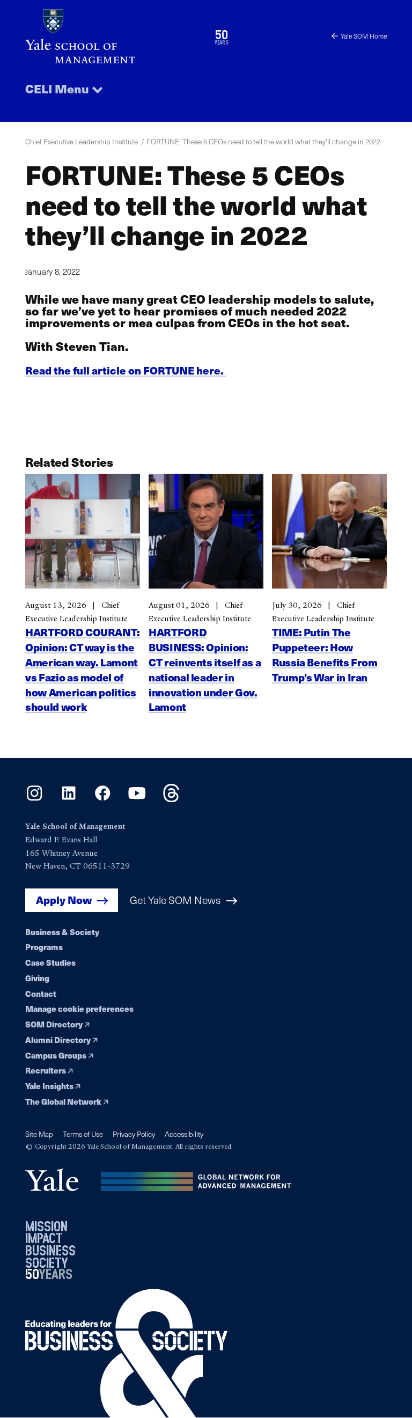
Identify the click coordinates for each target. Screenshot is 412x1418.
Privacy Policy (134, 1134)
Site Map (39, 1134)
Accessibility (184, 1134)
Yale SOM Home (364, 36)
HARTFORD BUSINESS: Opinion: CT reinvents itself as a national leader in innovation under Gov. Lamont (205, 669)
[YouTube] (137, 798)
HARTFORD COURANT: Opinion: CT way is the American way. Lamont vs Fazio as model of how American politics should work (82, 669)
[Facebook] (102, 798)
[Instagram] (34, 798)
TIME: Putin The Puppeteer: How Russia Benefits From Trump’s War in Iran (325, 654)
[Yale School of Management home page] (115, 36)
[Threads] (171, 798)
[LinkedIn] (69, 798)
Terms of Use (83, 1134)
